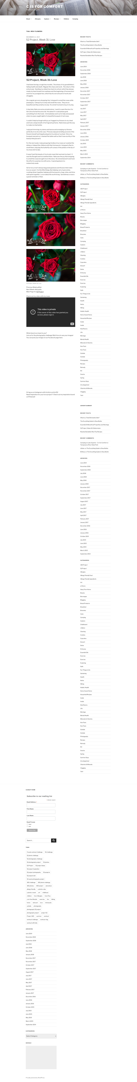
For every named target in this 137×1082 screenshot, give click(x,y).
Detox (82, 269)
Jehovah (35, 902)
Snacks (82, 374)
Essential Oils (84, 276)
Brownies (83, 234)
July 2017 (83, 108)
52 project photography (34, 872)
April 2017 (83, 119)
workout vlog (44, 919)
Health (82, 301)
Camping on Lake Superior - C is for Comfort (93, 168)
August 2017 (84, 105)
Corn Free (48, 896)
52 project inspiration (33, 869)
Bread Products (85, 227)
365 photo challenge (44, 882)
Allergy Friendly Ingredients (88, 202)
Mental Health (84, 339)
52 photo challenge (32, 855)
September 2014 (85, 157)
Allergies (38, 19)
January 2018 (84, 87)
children (82, 252)
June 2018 (83, 80)
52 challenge (49, 852)
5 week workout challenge (34, 852)
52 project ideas (40, 865)
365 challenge (31, 882)
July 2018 (83, 77)
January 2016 (84, 136)
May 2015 (83, 150)
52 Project (40, 292)
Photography (84, 360)
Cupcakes (83, 262)
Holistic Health (84, 311)
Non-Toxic (83, 346)
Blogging (83, 224)
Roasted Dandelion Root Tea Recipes (91, 55)
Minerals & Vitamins (86, 343)
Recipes (56, 19)
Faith (81, 290)
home (28, 902)
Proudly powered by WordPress (35, 1077)
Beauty (82, 217)
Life (81, 332)
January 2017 (84, 126)
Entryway (83, 273)
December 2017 (85, 91)
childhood (45, 892)
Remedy (82, 367)
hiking (53, 899)
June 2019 (83, 66)
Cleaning (83, 255)
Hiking (82, 308)
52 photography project (34, 862)
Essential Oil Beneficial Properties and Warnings (94, 48)
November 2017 (85, 94)
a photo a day (42, 889)
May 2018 (83, 84)
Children (66, 19)
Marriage (83, 336)
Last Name (30, 815)
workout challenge (32, 919)
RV (81, 371)
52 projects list (31, 875)
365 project (39, 886)
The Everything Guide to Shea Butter (91, 45)
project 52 (44, 913)
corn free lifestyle (32, 899)
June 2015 (83, 147)
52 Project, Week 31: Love (40, 39)
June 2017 (83, 112)
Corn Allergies (38, 896)
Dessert (82, 265)
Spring (82, 378)
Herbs (82, 304)
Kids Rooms (83, 329)
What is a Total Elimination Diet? (89, 41)
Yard (81, 395)
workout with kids (32, 923)
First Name (30, 809)
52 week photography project (35, 879)
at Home (82, 210)
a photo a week (31, 892)
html (30, 824)
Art (81, 206)
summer (38, 916)
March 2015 (84, 154)
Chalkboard (83, 248)
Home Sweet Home (86, 315)
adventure (49, 886)
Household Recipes (86, 318)
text (30, 826)
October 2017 (84, 98)
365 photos (30, 886)
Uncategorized (84, 385)
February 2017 (84, 122)
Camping (75, 19)
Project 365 (30, 916)
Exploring (83, 287)
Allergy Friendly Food (86, 199)
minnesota (48, 902)
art (39, 892)
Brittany (82, 177)
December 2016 (85, 129)
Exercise (82, 280)
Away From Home (85, 213)
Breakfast (83, 230)
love (41, 902)
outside (29, 906)
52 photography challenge (34, 859)
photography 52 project (34, 909)
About (28, 19)
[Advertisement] (41, 1057)
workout (46, 916)
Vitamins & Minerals (86, 388)
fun (48, 899)
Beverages (83, 220)
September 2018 (85, 73)
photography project (33, 913)
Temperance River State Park (89, 170)
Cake (82, 237)
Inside (82, 322)
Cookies (82, 259)
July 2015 (83, 143)
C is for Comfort (44, 6)
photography (37, 906)
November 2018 (85, 70)
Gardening (83, 297)
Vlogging (83, 392)
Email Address (32, 802)
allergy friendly (31, 889)
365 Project (84, 189)
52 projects (46, 872)
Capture (46, 19)
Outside (82, 353)
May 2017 (83, 115)
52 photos (46, 862)
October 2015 (84, 140)
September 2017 (85, 101)
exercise (42, 899)
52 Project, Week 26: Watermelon (90, 52)
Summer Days (84, 381)
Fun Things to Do (85, 293)
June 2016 (83, 133)
